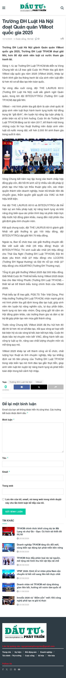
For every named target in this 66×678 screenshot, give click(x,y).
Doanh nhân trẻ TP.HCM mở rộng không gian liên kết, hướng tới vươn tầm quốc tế (39, 586)
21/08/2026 (24, 591)
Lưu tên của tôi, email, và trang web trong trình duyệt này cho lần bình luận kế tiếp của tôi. (33, 501)
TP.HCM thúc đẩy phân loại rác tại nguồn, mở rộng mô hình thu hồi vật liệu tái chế (38, 559)
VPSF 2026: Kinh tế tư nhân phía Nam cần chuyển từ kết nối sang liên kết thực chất (39, 572)
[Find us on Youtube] (19, 669)
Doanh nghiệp (46, 652)
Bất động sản (31, 652)
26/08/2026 (24, 564)
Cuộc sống (21, 38)
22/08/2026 (24, 578)
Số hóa (41, 655)
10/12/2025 (7, 38)
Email (6, 471)
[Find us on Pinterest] (15, 669)
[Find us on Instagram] (11, 669)
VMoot (39, 382)
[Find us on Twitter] (7, 669)
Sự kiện (18, 652)
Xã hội (30, 38)
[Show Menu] (3, 7)
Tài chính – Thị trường (11, 655)
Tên (5, 457)
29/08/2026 (24, 538)
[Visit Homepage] (32, 8)
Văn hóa (51, 655)
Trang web (7, 485)
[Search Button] (62, 7)
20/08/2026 (24, 604)
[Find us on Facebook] (3, 669)
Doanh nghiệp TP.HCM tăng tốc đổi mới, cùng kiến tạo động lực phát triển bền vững (40, 546)
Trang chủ (6, 652)
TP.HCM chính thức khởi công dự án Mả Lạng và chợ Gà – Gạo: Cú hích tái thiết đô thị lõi (39, 531)
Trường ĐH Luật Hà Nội (21, 382)
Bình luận (8, 419)
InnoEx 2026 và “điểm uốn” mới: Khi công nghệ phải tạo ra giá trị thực (39, 599)
